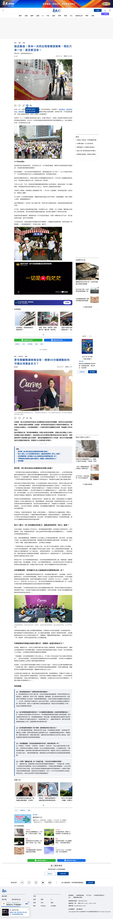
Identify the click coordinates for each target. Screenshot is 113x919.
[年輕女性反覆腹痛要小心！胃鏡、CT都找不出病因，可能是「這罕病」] (19, 832)
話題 (26, 16)
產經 (53, 16)
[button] (70, 319)
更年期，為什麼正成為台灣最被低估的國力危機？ (33, 451)
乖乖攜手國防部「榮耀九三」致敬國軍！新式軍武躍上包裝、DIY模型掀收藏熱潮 (64, 832)
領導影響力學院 (77, 897)
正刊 (84, 336)
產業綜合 (17, 344)
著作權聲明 (71, 909)
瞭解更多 (106, 4)
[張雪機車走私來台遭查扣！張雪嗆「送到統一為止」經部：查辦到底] (19, 841)
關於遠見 (4, 899)
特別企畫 (81, 361)
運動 (29, 810)
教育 (59, 16)
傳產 (36, 344)
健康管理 (22, 810)
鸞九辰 (16, 367)
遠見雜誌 (71, 895)
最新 (20, 16)
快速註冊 (62, 874)
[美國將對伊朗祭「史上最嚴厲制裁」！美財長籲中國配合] (49, 841)
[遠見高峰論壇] (8, 4)
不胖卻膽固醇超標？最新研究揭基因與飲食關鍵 (34, 851)
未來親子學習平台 (99, 895)
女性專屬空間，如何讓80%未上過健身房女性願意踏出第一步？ (37, 456)
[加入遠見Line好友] (22, 882)
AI (42, 16)
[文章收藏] (27, 105)
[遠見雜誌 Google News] (50, 882)
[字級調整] (30, 105)
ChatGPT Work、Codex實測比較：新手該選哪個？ (63, 851)
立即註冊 (90, 882)
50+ (69, 897)
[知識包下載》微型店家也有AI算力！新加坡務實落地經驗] (6, 912)
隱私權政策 (79, 909)
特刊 (90, 336)
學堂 (86, 16)
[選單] (3, 10)
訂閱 (97, 10)
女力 (16, 810)
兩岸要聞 (30, 344)
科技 (48, 16)
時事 (24, 43)
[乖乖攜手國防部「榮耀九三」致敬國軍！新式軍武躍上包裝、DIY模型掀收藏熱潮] (49, 832)
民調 (65, 16)
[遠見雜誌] (57, 10)
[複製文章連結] (23, 105)
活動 (92, 16)
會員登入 (50, 874)
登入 (27, 111)
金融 (37, 16)
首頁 (15, 43)
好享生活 (21, 356)
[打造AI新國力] (87, 346)
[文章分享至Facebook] (19, 105)
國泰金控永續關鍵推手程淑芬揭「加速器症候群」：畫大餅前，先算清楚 (87, 366)
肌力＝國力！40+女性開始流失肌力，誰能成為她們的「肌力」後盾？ (39, 454)
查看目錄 (82, 372)
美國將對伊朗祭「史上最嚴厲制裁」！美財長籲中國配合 (64, 842)
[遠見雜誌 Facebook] (29, 882)
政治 (24, 344)
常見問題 (20, 461)
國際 (32, 16)
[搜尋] (110, 10)
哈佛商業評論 (80, 895)
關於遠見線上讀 (16, 899)
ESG (71, 16)
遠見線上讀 (78, 16)
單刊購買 (92, 372)
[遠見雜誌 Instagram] (36, 882)
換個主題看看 (88, 307)
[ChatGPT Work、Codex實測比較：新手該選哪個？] (49, 850)
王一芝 (16, 56)
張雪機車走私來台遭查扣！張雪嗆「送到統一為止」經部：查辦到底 (34, 842)
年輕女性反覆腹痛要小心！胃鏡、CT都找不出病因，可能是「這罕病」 (34, 832)
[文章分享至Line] (15, 105)
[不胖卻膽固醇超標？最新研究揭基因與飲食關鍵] (19, 850)
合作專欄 (53, 906)
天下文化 (88, 895)
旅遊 (41, 344)
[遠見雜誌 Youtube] (43, 882)
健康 (26, 356)
